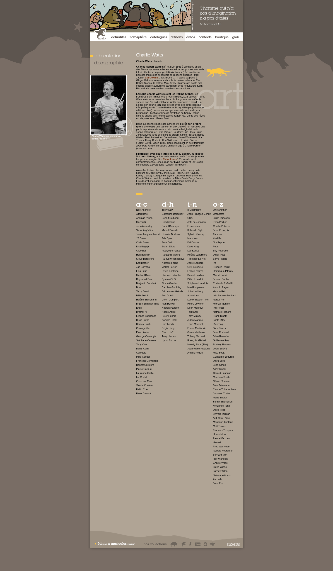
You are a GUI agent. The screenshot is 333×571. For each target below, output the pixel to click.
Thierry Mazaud (196, 336)
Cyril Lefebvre (195, 267)
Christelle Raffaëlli (222, 283)
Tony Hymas (169, 336)
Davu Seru (219, 360)
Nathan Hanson (170, 307)
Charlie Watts (220, 462)
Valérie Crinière (144, 385)
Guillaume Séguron (223, 356)
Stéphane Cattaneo (146, 340)
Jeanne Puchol (221, 279)
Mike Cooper (143, 356)
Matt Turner (219, 426)
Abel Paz (218, 238)
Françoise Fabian (171, 250)
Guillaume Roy (221, 340)
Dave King (193, 246)
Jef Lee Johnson (196, 222)
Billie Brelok (142, 295)
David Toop (219, 409)
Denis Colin (142, 348)
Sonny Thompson (222, 401)
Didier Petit (219, 254)
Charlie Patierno (221, 226)
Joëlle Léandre (195, 262)
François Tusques (223, 430)
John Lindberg (195, 291)
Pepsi (216, 246)
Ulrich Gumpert (170, 299)
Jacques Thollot (221, 393)
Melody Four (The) (197, 344)
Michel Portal (220, 275)
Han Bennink (143, 254)
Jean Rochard (221, 332)
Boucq (139, 287)
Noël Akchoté (143, 209)
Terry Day (167, 209)
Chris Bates (142, 242)
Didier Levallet (195, 279)
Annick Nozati (195, 352)
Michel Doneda (170, 230)
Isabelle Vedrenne (222, 450)
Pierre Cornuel (144, 369)
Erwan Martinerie (196, 328)
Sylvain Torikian (221, 413)
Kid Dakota (193, 242)
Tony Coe (141, 344)
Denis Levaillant (196, 275)
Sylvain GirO (169, 279)
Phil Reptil (218, 307)
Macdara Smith (221, 377)
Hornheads (168, 324)
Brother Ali (141, 311)
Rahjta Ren (219, 299)
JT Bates (141, 238)
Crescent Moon (144, 381)
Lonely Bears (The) (198, 299)
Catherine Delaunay (172, 213)
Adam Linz (193, 295)
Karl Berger (142, 262)
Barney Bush (143, 324)
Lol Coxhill (141, 377)
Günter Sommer (222, 381)
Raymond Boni (144, 279)
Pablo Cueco (143, 389)
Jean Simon (219, 365)
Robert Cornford (145, 365)
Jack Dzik (167, 242)
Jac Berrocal (143, 267)
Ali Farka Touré (221, 418)
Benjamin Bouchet (146, 283)
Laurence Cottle (145, 373)
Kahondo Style (195, 230)
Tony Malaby (194, 316)
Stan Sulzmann (221, 385)
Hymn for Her (169, 340)
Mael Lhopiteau (195, 287)
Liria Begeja (142, 246)
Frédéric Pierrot (221, 267)
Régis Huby (168, 328)
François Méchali (196, 340)
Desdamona (168, 222)
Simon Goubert (170, 283)
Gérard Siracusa (222, 373)
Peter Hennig (169, 316)
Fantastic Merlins (171, 254)
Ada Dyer (167, 238)
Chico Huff (167, 332)
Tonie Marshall (195, 324)
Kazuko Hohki (169, 320)
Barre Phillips (220, 258)
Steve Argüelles (144, 230)
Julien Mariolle (195, 320)
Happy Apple (169, 311)
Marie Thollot (220, 397)
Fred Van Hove (221, 446)
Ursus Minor (220, 434)
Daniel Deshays (170, 226)
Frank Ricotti (220, 316)
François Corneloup (147, 360)
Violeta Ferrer (169, 267)
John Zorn (218, 483)
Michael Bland (143, 275)
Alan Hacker (168, 303)
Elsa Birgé (141, 271)
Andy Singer (219, 369)
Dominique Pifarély (223, 271)
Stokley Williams (222, 475)
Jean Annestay (144, 226)
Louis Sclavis (220, 348)
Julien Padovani (221, 218)
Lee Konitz (193, 250)
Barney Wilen (220, 471)
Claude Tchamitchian (224, 389)
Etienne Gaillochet (171, 275)
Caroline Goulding (171, 287)
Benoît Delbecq (170, 218)
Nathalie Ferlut (170, 262)
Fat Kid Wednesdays (173, 258)
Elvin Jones (193, 226)
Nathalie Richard (222, 311)
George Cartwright (146, 336)
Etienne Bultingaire (146, 316)
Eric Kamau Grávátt (172, 291)
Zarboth (217, 479)
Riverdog (218, 324)
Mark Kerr (192, 238)
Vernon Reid (219, 291)
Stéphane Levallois (197, 283)
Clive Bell (141, 250)
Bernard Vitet (220, 454)
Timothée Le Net (196, 258)
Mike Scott (218, 352)
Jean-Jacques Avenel (148, 234)
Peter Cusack (143, 393)
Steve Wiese (220, 467)
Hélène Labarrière (197, 254)
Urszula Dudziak (171, 234)
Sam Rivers (219, 328)
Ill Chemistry (194, 209)
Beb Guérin (168, 295)
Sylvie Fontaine (170, 271)
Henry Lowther (195, 303)
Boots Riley (219, 320)
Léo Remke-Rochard (224, 295)
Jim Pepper (219, 242)
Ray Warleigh (220, 458)
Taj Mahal (192, 311)
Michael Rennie (221, 303)
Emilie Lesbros (195, 271)
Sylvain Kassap (195, 234)
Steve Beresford (145, 258)
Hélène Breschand (146, 299)
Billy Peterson (220, 250)
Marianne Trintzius (223, 422)
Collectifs (141, 352)
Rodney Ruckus (222, 344)
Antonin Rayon (221, 287)
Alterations (142, 213)
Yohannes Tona (221, 405)
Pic (214, 262)
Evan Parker (220, 222)
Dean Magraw (195, 307)
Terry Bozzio (143, 291)
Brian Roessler (221, 336)
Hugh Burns (142, 320)
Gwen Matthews (196, 332)
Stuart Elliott (168, 246)
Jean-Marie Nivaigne (198, 348)
